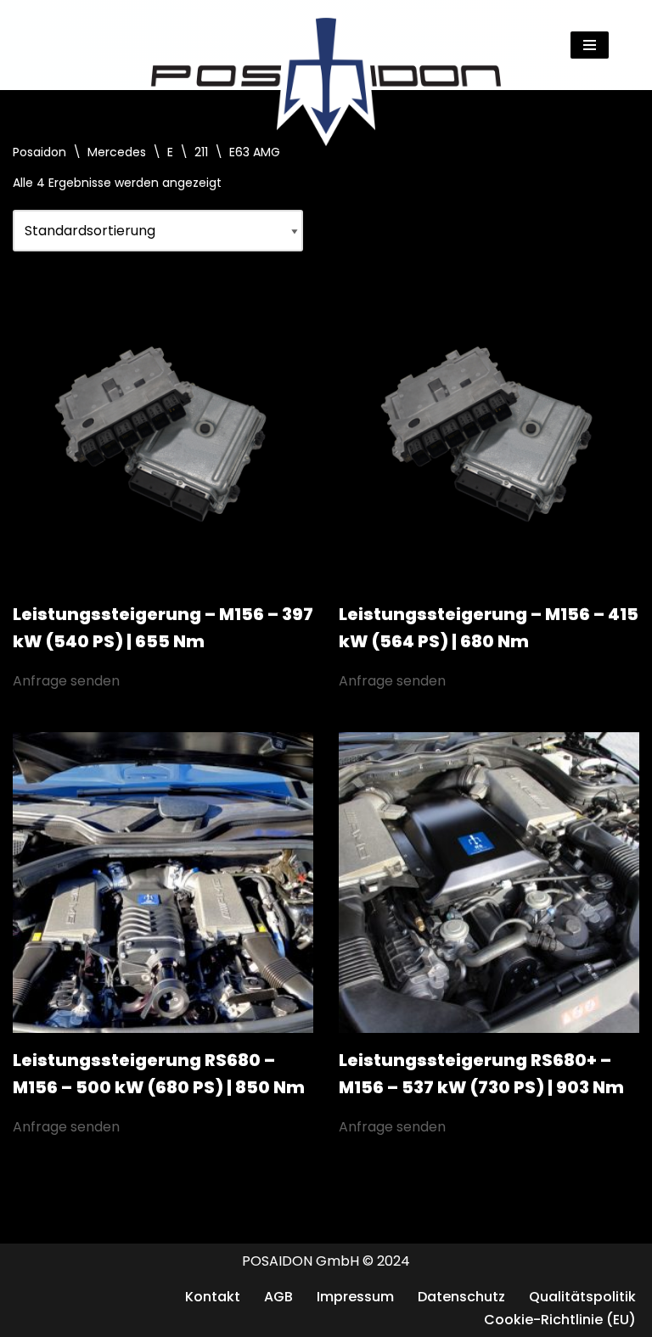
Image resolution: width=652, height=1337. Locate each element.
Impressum (355, 1296)
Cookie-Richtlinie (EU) (560, 1319)
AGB (278, 1296)
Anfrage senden (66, 681)
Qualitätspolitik (582, 1296)
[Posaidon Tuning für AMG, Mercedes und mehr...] (326, 45)
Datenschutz (461, 1296)
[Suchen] (624, 44)
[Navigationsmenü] (590, 45)
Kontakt (212, 1296)
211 (201, 152)
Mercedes (116, 152)
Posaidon (39, 152)
